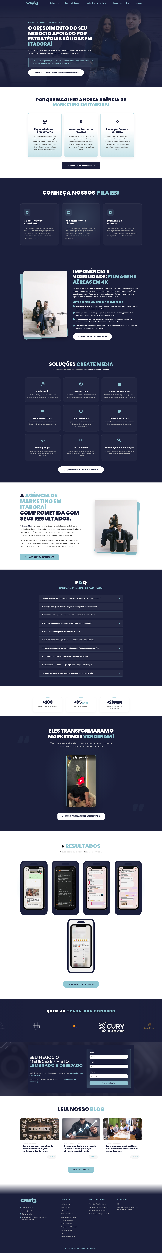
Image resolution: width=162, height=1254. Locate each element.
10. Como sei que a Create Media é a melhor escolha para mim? (68, 673)
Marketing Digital (66, 1204)
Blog (128, 3)
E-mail (92, 1062)
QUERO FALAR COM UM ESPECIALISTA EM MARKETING (57, 73)
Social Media (65, 1210)
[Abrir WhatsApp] (157, 1249)
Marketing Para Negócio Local (99, 1214)
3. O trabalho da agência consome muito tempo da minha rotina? (68, 615)
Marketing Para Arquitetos (97, 1210)
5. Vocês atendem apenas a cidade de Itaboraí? (61, 631)
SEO (62, 1233)
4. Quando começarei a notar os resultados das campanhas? (67, 623)
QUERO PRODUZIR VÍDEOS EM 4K (93, 336)
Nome (92, 1052)
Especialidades (72, 3)
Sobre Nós (118, 3)
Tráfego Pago (65, 1207)
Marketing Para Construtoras (98, 1207)
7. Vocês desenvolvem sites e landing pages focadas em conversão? (70, 648)
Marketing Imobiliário (96, 3)
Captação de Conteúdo (68, 1217)
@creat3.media (26, 1214)
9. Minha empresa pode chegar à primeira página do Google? (67, 665)
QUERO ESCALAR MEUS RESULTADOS (82, 470)
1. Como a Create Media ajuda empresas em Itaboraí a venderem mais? (71, 598)
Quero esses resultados (81, 984)
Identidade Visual (66, 1230)
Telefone (93, 1072)
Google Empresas (66, 1224)
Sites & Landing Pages (68, 1237)
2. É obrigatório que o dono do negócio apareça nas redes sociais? (69, 606)
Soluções (54, 3)
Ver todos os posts (81, 1169)
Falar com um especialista (82, 166)
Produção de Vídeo (67, 1214)
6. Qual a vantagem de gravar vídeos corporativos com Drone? (68, 640)
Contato (138, 3)
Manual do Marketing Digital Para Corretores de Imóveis (127, 1208)
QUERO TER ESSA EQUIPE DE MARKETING (82, 816)
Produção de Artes (67, 1220)
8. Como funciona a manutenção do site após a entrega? (65, 656)
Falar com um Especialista (40, 557)
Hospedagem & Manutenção (70, 1227)
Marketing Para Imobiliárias (97, 1204)
